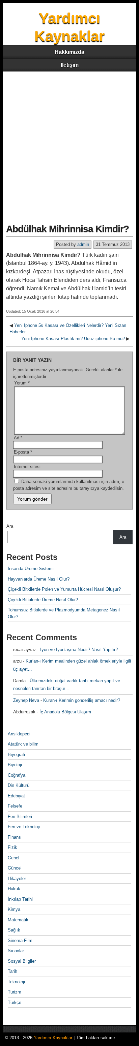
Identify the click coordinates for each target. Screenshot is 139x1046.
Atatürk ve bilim (23, 744)
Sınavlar (16, 950)
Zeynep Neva (26, 700)
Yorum (22, 382)
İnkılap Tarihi (20, 899)
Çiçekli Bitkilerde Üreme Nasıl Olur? (43, 599)
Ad (18, 437)
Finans (14, 837)
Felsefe (15, 806)
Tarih (12, 971)
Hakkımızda (69, 52)
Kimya (14, 909)
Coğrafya (16, 775)
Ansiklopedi (19, 733)
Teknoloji (16, 981)
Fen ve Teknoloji (24, 826)
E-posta (23, 452)
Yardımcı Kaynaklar (53, 1037)
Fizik (12, 847)
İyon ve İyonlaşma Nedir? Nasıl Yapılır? (79, 649)
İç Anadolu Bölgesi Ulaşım (65, 711)
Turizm (14, 992)
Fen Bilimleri (20, 816)
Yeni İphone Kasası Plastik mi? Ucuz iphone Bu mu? (73, 338)
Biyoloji (15, 764)
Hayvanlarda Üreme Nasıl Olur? (39, 579)
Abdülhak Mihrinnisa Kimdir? (67, 229)
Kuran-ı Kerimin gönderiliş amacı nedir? (81, 700)
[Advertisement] (69, 144)
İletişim (70, 65)
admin (83, 244)
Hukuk (14, 888)
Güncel (15, 868)
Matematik (18, 919)
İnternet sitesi (27, 466)
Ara (9, 526)
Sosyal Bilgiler (22, 961)
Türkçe (14, 1002)
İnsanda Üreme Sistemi (31, 568)
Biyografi (16, 754)
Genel (13, 857)
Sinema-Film (20, 940)
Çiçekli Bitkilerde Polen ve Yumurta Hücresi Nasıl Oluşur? (64, 589)
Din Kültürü (18, 785)
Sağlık (14, 930)
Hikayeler (17, 878)
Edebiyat (16, 795)
